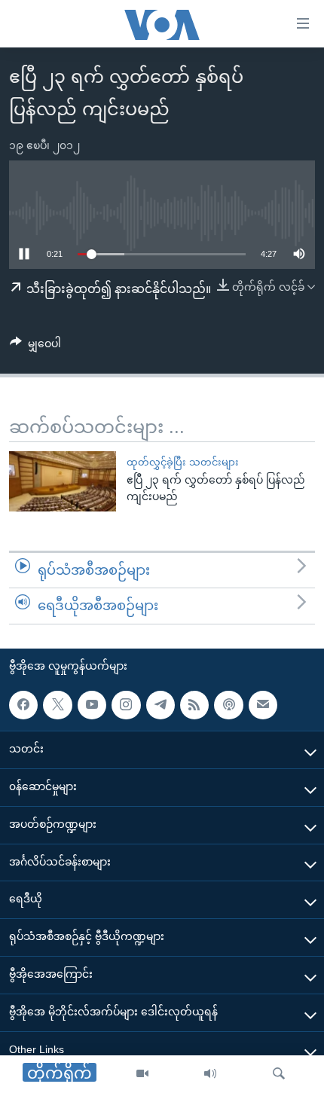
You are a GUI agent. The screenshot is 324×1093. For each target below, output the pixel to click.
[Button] (35, 346)
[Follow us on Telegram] (160, 705)
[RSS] (194, 705)
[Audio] (210, 1074)
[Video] (142, 1074)
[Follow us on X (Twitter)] (57, 705)
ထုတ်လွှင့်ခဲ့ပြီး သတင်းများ (183, 462)
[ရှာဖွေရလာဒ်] (278, 1074)
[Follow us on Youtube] (92, 705)
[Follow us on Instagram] (126, 705)
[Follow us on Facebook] (23, 705)
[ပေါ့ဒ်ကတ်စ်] (228, 705)
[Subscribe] (263, 705)
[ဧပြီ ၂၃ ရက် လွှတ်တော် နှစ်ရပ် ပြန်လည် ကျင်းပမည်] (62, 481)
